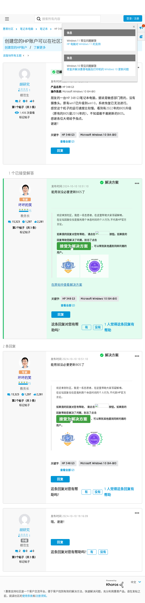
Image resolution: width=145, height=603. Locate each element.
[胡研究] (24, 74)
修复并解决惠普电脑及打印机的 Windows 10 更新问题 (98, 69)
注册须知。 (42, 596)
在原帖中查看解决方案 (66, 285)
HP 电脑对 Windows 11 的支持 (84, 44)
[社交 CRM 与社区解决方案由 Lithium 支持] (114, 583)
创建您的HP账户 (16, 47)
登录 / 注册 (132, 18)
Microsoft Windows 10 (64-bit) (98, 134)
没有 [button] (98, 327)
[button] (137, 183)
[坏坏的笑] (25, 189)
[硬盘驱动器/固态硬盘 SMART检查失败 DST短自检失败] (28, 55)
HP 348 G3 (68, 134)
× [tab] (133, 26)
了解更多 (40, 47)
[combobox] (67, 19)
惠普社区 (8, 28)
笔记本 (44, 28)
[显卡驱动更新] (24, 55)
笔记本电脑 (26, 28)
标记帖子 (24, 117)
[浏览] (6, 19)
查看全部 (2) (67, 141)
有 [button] (86, 327)
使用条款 (27, 596)
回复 (60, 151)
